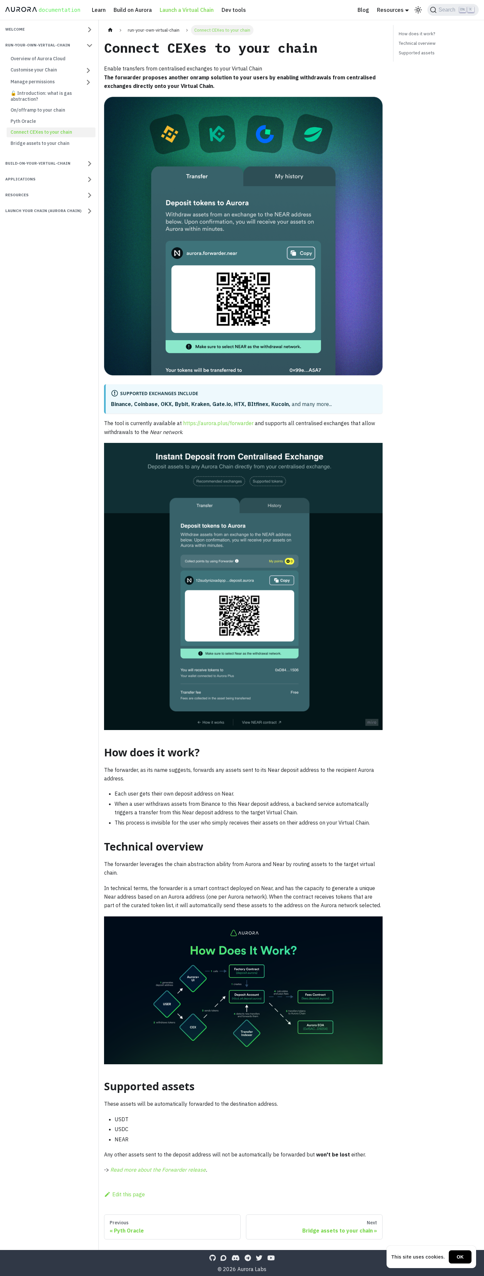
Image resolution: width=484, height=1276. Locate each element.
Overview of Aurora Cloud (38, 59)
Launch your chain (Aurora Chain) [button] (43, 210)
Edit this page (128, 1194)
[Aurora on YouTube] (271, 1258)
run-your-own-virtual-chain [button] (37, 45)
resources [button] (17, 194)
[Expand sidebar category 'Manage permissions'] (88, 82)
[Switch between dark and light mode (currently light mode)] (418, 10)
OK (460, 1257)
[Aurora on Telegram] (248, 1258)
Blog (363, 10)
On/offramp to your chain (38, 110)
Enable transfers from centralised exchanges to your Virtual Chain (183, 68)
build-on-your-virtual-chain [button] (37, 163)
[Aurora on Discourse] (224, 1258)
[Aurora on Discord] (235, 1258)
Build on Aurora (133, 10)
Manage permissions (33, 82)
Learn (99, 10)
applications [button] (20, 178)
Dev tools (234, 10)
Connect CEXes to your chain (41, 132)
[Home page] (110, 30)
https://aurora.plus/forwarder (218, 423)
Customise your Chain (34, 70)
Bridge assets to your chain (40, 143)
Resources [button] (390, 10)
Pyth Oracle (23, 121)
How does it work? (417, 34)
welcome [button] (15, 29)
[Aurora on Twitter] (259, 1258)
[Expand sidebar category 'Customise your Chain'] (88, 70)
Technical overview (417, 43)
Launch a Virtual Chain (187, 10)
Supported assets (417, 53)
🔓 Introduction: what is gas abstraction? (41, 96)
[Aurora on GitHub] (212, 1258)
